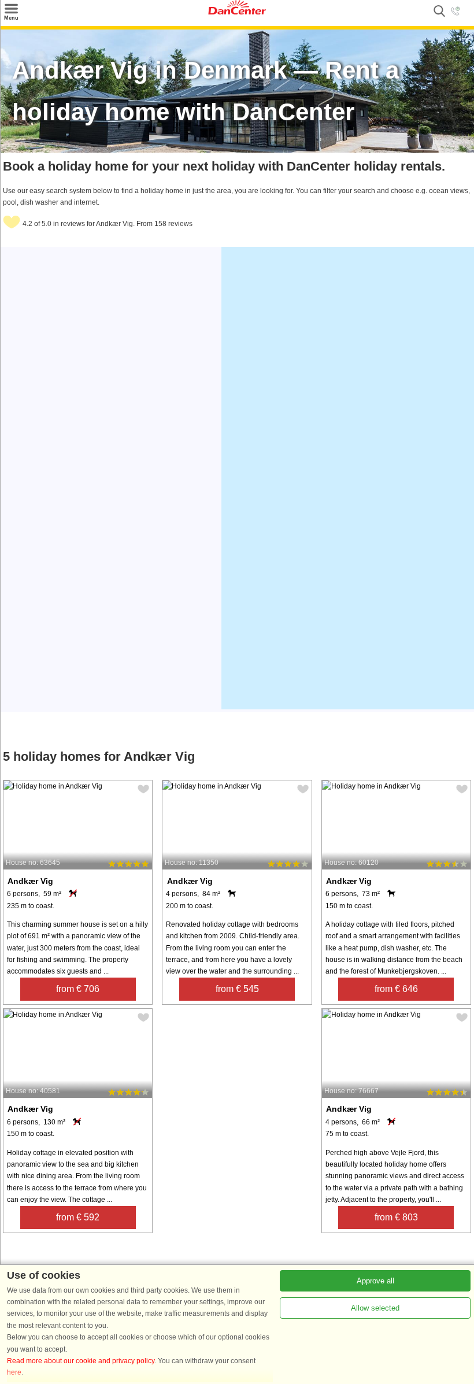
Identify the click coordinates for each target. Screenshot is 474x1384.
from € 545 (237, 989)
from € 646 (396, 989)
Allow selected (375, 1308)
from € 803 (396, 1217)
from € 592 (77, 1217)
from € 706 (77, 989)
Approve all (375, 1280)
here (14, 1372)
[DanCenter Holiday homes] (237, 12)
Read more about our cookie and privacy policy (80, 1361)
